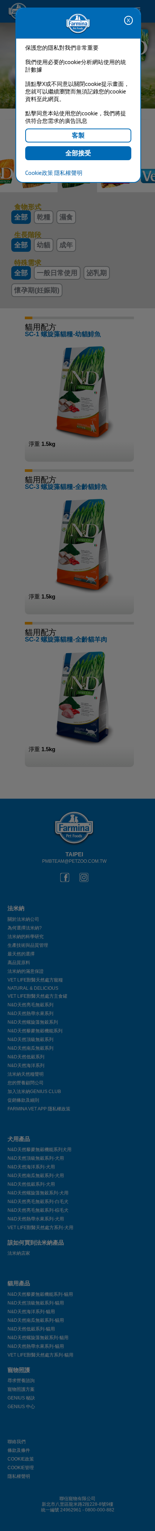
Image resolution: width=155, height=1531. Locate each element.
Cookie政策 (39, 172)
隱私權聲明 (68, 172)
